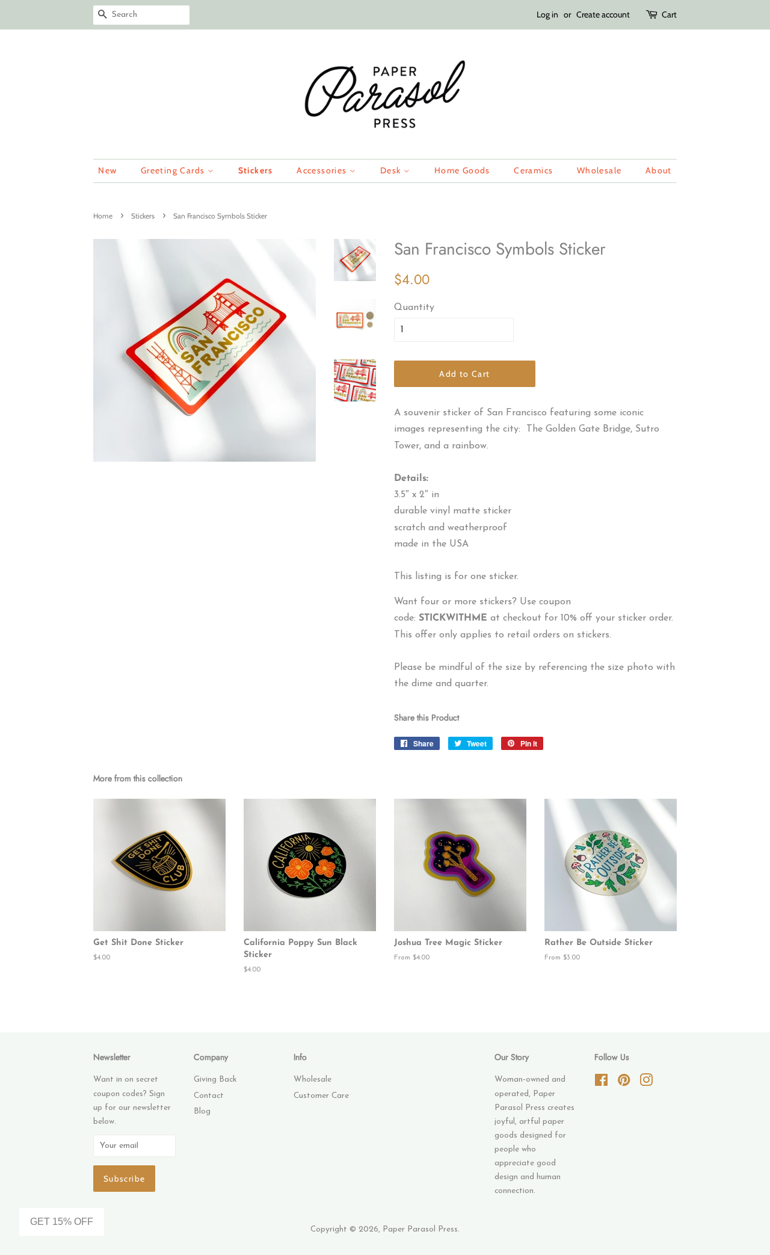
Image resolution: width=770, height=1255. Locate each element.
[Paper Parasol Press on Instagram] (646, 1083)
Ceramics (533, 170)
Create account (603, 14)
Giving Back (215, 1079)
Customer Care (321, 1096)
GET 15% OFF (61, 1221)
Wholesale (599, 170)
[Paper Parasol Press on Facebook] (601, 1083)
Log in (547, 14)
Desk (392, 170)
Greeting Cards (174, 170)
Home (102, 215)
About (658, 170)
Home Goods (462, 170)
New (107, 170)
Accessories (323, 170)
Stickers (255, 170)
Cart (669, 14)
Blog (202, 1111)
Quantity (414, 307)
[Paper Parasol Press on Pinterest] (623, 1083)
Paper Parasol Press (420, 1229)
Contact (209, 1096)
